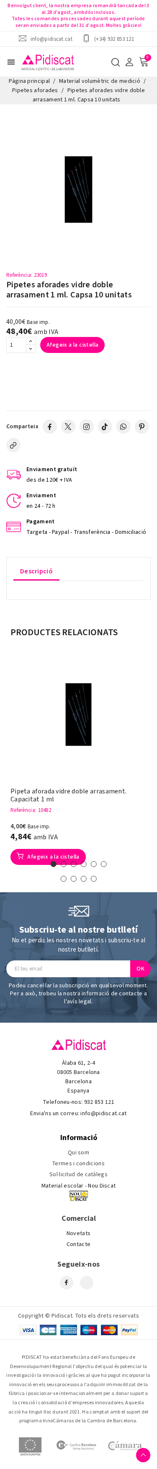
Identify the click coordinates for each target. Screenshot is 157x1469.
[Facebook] (50, 426)
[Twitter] (68, 426)
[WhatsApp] (123, 426)
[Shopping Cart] (143, 61)
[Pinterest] (142, 426)
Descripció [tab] (36, 571)
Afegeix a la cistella (72, 345)
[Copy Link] (13, 445)
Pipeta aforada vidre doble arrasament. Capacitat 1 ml (68, 795)
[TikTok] (105, 426)
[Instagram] (87, 426)
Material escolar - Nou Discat (78, 1186)
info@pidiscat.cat (51, 38)
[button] (54, 864)
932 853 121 (99, 1102)
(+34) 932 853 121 (114, 38)
